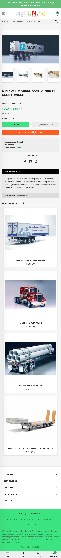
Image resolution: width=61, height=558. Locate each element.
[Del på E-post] (36, 162)
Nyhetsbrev (30, 525)
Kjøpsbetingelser (22, 519)
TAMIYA (18, 147)
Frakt (9, 519)
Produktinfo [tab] (11, 171)
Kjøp (16, 125)
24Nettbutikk (35, 547)
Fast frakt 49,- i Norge (43, 2)
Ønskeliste (47, 125)
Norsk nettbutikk (30, 5)
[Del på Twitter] (25, 162)
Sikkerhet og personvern (43, 519)
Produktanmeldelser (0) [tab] (16, 195)
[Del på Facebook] (30, 162)
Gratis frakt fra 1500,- (17, 2)
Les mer (42, 539)
